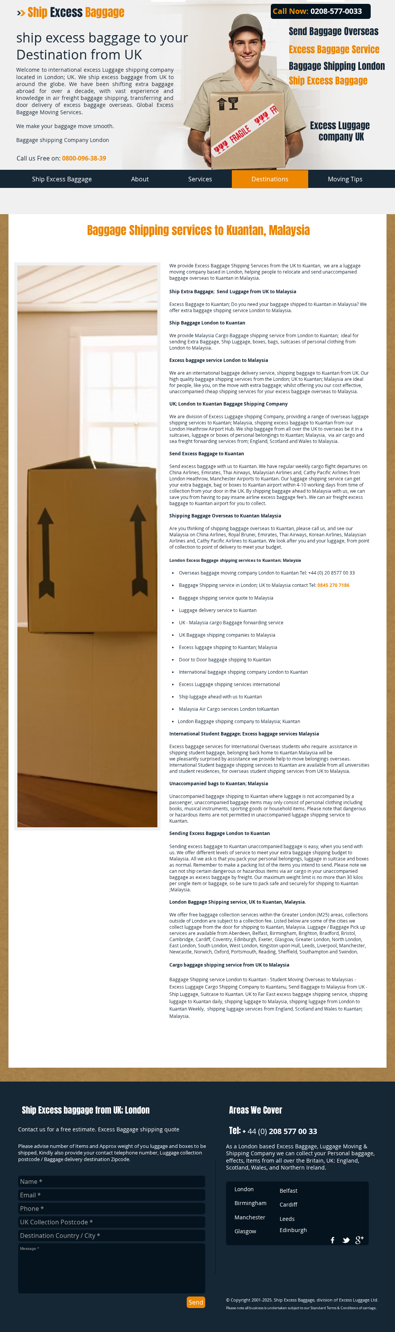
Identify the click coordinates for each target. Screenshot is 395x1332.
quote (241, 598)
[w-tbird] (346, 1240)
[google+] (359, 1240)
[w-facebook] (332, 1240)
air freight (336, 497)
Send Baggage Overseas (333, 31)
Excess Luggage (226, 416)
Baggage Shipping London (337, 66)
